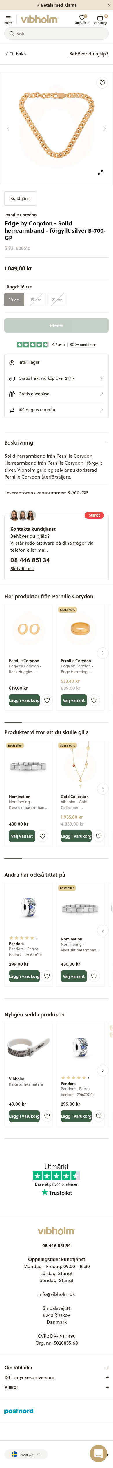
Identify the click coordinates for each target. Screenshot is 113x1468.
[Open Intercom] (98, 1453)
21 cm (57, 299)
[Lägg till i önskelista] (102, 83)
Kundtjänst (20, 198)
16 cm (14, 299)
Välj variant (74, 700)
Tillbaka (18, 53)
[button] (56, 378)
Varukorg (100, 19)
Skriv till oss (22, 568)
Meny (8, 22)
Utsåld (56, 325)
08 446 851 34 (30, 559)
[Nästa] (105, 128)
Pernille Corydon (20, 215)
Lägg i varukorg (24, 700)
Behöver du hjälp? (89, 53)
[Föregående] (8, 128)
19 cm (35, 299)
